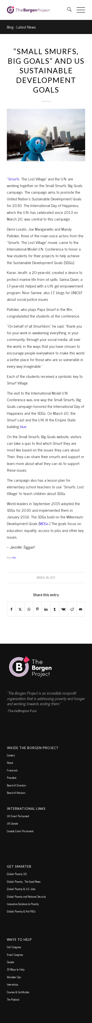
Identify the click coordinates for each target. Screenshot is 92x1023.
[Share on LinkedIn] (46, 609)
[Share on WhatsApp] (29, 609)
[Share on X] (20, 609)
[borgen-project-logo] (38, 10)
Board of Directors (16, 785)
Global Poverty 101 (17, 874)
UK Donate (12, 823)
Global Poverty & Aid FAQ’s (21, 911)
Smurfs (13, 179)
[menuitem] (67, 10)
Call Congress (14, 947)
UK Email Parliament (18, 816)
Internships (12, 984)
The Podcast (13, 999)
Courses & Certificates (18, 992)
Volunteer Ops (14, 977)
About (10, 762)
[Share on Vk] (63, 609)
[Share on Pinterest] (37, 609)
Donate (10, 962)
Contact (11, 755)
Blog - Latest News (21, 27)
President (11, 777)
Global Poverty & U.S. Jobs (21, 889)
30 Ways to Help (16, 969)
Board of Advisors (16, 792)
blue (23, 426)
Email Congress (15, 954)
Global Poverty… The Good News (23, 881)
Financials (12, 770)
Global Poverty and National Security (26, 896)
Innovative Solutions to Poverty (23, 904)
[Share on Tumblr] (55, 609)
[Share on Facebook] (11, 609)
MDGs (44, 523)
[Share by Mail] (81, 609)
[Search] (67, 10)
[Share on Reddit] (72, 609)
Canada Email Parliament (20, 831)
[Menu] (78, 10)
